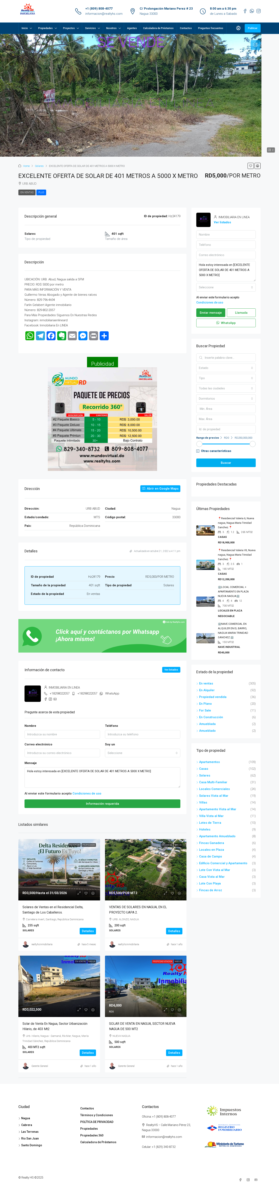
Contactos (186, 28)
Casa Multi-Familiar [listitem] (213, 782)
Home (26, 165)
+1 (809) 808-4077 (99, 8)
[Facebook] (241, 1180)
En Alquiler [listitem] (207, 690)
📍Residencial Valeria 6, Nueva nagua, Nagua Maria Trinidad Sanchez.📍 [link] (236, 523)
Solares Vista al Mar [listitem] (213, 796)
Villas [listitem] (203, 802)
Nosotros (111, 28)
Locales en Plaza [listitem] (211, 850)
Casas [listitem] (203, 769)
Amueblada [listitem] (207, 724)
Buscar (226, 463)
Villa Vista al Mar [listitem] (211, 816)
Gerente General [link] (39, 1066)
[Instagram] (249, 1180)
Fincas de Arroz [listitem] (210, 890)
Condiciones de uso (87, 793)
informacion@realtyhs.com (104, 14)
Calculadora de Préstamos (158, 28)
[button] (251, 166)
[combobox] (143, 753)
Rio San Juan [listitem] (30, 1138)
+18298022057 (59, 693)
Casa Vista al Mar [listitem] (212, 877)
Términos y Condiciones (96, 1115)
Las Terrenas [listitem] (30, 1131)
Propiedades (45, 28)
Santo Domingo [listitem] (31, 1145)
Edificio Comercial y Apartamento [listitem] (223, 863)
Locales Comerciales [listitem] (214, 789)
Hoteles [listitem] (204, 829)
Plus (41, 192)
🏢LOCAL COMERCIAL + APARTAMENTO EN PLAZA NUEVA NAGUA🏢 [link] (233, 591)
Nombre (30, 726)
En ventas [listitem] (206, 683)
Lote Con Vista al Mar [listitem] (214, 870)
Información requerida (102, 804)
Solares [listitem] (204, 775)
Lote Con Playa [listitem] (210, 883)
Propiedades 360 (91, 1135)
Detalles (88, 931)
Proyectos (69, 28)
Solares (39, 165)
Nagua (178, 845)
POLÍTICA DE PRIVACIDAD (96, 1122)
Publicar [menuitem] (252, 28)
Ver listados (171, 669)
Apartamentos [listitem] (209, 762)
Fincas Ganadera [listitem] (211, 843)
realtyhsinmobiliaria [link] (41, 944)
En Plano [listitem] (205, 704)
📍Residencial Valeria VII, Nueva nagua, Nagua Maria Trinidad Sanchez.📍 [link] (237, 555)
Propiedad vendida (162, 961)
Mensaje (31, 763)
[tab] (255, 45)
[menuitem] (238, 28)
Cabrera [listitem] (26, 1125)
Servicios (90, 28)
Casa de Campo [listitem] (210, 856)
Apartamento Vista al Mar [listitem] (217, 809)
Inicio (25, 28)
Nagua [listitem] (25, 1118)
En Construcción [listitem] (211, 717)
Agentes (132, 28)
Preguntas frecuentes (210, 28)
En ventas (26, 192)
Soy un (110, 744)
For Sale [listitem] (205, 710)
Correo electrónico (38, 744)
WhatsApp (112, 693)
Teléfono (111, 726)
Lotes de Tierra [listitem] (210, 823)
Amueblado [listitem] (207, 731)
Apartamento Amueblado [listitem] (217, 836)
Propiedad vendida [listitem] (213, 697)
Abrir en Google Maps (162, 488)
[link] (59, 869)
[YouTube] (256, 1180)
